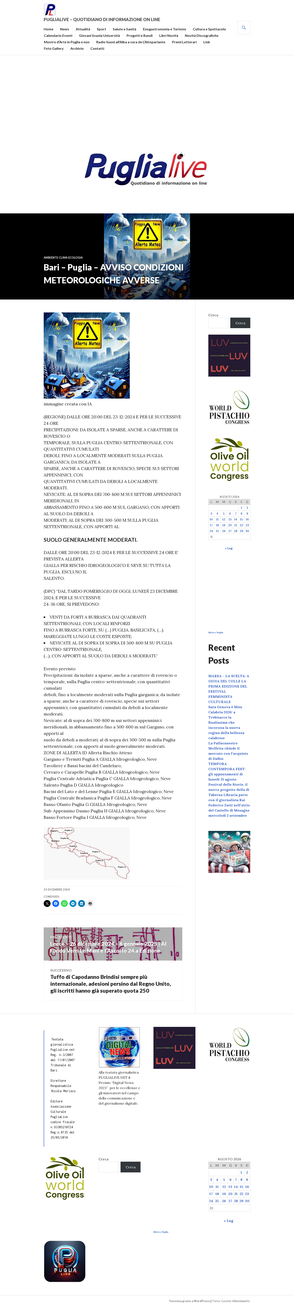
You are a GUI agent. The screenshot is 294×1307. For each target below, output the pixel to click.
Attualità (83, 29)
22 (241, 525)
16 (247, 519)
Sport (101, 29)
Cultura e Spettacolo (209, 29)
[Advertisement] (147, 98)
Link (206, 42)
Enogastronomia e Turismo (164, 29)
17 (211, 525)
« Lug (228, 548)
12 (223, 519)
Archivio (77, 48)
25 (217, 531)
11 (217, 519)
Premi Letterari (184, 42)
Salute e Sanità (124, 29)
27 (230, 531)
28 (235, 531)
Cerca (213, 315)
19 (223, 525)
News (64, 29)
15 (241, 519)
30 (247, 531)
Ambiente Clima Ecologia (63, 257)
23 (247, 525)
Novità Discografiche (201, 35)
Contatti (97, 48)
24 (211, 531)
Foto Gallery (54, 48)
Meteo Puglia (215, 632)
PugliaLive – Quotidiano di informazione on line (102, 19)
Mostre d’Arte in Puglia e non (67, 42)
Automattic (242, 1301)
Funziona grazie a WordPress (189, 1301)
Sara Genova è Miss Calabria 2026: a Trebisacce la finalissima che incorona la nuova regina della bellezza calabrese (226, 722)
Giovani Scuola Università (99, 35)
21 (235, 525)
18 (217, 525)
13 (230, 519)
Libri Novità (168, 35)
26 (224, 531)
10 (211, 519)
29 (241, 531)
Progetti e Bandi (140, 35)
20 (230, 525)
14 (235, 519)
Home (48, 29)
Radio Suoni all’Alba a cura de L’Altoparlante (130, 42)
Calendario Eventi (58, 35)
